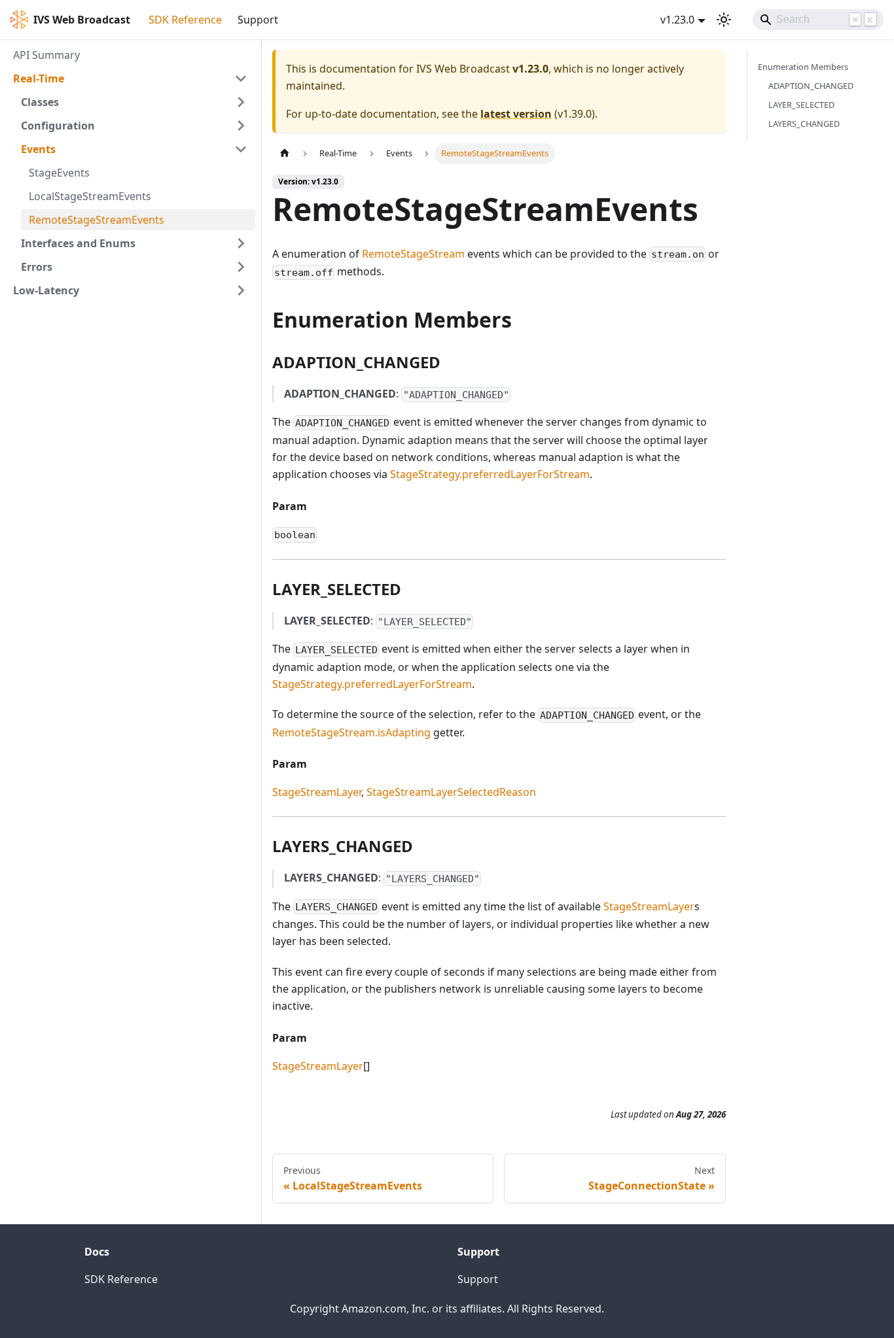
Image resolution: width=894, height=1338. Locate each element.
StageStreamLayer (316, 792)
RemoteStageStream (413, 254)
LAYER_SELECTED (801, 105)
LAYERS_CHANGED (804, 123)
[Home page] (284, 153)
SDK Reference (185, 19)
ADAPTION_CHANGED (810, 86)
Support (258, 19)
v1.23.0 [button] (677, 19)
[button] (130, 78)
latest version (516, 114)
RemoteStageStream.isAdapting (351, 732)
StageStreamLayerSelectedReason (451, 792)
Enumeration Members (803, 67)
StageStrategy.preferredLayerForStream (490, 474)
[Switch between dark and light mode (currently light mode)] (723, 19)
